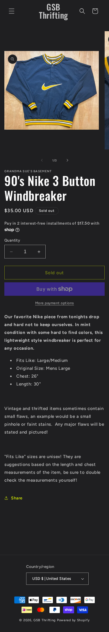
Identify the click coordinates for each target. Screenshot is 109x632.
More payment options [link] (54, 303)
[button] (11, 11)
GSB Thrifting (45, 620)
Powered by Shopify (73, 620)
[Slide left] (41, 160)
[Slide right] (67, 160)
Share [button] (17, 498)
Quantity (12, 240)
